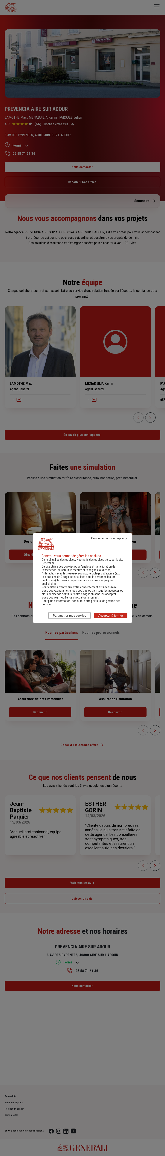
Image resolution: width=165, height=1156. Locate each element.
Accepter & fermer (110, 615)
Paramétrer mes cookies (69, 615)
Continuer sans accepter (107, 538)
